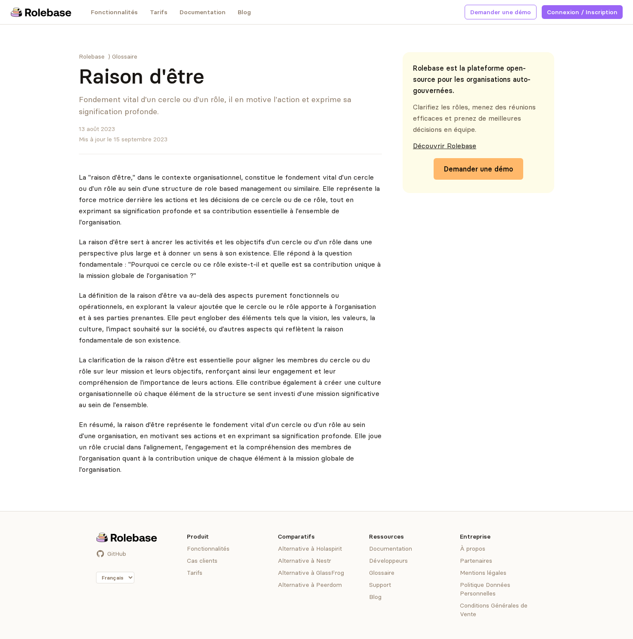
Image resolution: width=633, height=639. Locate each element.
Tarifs (159, 12)
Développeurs (388, 560)
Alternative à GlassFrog (311, 573)
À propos (472, 548)
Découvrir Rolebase (444, 145)
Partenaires (476, 560)
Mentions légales (483, 573)
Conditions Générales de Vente (494, 610)
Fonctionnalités (114, 12)
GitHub (116, 554)
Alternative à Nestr (304, 560)
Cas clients (202, 560)
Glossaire (124, 56)
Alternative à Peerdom (310, 585)
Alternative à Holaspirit (310, 548)
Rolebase (92, 56)
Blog (244, 12)
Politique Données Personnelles (485, 589)
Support (380, 585)
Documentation (203, 12)
